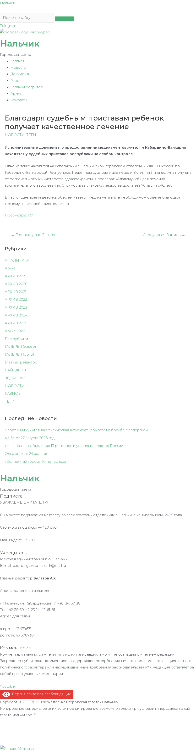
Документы (21, 74)
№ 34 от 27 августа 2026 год (29, 438)
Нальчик (7, 3)
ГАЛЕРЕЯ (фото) (19, 354)
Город (16, 81)
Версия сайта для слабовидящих (40, 694)
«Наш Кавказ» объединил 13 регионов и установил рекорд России (64, 446)
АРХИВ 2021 (15, 292)
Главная (17, 61)
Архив (16, 93)
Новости (18, 67)
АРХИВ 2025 (16, 323)
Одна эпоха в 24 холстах (26, 454)
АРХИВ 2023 (16, 307)
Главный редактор (27, 87)
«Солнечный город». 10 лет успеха (35, 461)
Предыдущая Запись (33, 234)
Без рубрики (16, 339)
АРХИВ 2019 (16, 276)
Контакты (19, 100)
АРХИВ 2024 (16, 315)
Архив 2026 (15, 331)
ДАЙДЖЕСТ (16, 370)
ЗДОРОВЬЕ (15, 378)
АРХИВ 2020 (16, 284)
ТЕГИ (31, 135)
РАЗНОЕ (13, 393)
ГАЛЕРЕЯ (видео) (20, 346)
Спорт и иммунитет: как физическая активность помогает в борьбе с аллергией (76, 430)
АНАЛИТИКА (17, 260)
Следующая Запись (164, 234)
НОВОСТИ (15, 135)
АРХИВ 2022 (16, 299)
